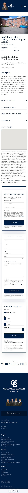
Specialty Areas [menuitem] (5, 442)
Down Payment (7, 322)
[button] (2, 25)
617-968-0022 (15, 413)
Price (5, 316)
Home (2, 180)
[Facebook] (1, 429)
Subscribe (14, 222)
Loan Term (6, 309)
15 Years (13, 312)
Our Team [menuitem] (3, 475)
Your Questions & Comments (10, 261)
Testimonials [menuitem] (4, 472)
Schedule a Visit (19, 236)
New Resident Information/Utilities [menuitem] (10, 444)
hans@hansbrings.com (9, 422)
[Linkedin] (4, 429)
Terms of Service (7, 296)
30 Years (7, 312)
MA (12, 180)
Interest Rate (7, 327)
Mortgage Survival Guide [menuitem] (7, 446)
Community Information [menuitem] (7, 441)
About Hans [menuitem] (4, 469)
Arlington (24, 180)
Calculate (14, 335)
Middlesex (17, 180)
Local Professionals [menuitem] (6, 439)
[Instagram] (6, 429)
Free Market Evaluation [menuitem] (7, 454)
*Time (5, 256)
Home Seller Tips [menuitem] (5, 453)
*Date (5, 251)
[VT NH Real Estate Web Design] (14, 482)
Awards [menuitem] (3, 471)
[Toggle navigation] (25, 6)
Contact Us (9, 236)
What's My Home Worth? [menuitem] (7, 456)
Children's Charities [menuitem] (6, 474)
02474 (4, 182)
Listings (8, 180)
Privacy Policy (21, 295)
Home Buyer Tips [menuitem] (5, 438)
